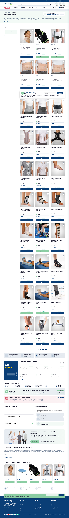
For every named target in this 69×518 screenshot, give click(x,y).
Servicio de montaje (38, 508)
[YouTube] (8, 507)
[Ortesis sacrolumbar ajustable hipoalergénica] (42, 114)
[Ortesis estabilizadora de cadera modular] (42, 331)
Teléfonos (21, 508)
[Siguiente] (64, 462)
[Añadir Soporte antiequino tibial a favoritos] (63, 287)
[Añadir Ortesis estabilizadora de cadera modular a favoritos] (48, 318)
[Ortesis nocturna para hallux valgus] (58, 176)
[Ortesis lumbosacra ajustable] (58, 114)
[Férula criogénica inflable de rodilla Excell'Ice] (42, 44)
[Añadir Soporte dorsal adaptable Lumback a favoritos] (32, 132)
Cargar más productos (42, 349)
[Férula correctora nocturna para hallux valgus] (27, 331)
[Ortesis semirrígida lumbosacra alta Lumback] (27, 114)
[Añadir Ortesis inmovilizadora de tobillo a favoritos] (63, 194)
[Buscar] (50, 4)
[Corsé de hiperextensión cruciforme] (27, 176)
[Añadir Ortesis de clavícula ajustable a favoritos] (63, 132)
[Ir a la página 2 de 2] (23, 379)
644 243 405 (53, 441)
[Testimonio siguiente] (63, 362)
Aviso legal (52, 505)
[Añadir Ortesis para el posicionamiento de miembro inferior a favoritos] (48, 256)
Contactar (62, 13)
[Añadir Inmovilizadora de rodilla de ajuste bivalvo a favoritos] (63, 225)
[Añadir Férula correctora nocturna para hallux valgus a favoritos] (32, 318)
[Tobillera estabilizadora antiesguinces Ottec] (27, 238)
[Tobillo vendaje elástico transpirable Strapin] (42, 238)
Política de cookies (54, 508)
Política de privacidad (54, 507)
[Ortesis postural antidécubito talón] (42, 300)
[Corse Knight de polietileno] (42, 145)
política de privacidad (58, 496)
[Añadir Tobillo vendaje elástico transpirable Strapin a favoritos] (48, 225)
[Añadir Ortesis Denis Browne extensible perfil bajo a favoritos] (63, 318)
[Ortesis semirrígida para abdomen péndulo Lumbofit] (27, 75)
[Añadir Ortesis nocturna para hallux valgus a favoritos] (63, 163)
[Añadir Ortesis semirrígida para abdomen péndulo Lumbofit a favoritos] (32, 61)
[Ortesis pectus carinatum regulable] (58, 44)
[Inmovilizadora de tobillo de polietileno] (42, 207)
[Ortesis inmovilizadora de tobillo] (58, 207)
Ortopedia (8, 12)
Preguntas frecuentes (38, 502)
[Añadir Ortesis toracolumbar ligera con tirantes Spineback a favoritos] (51, 474)
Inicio (5, 12)
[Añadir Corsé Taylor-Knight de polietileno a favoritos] (48, 163)
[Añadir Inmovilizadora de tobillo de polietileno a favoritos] (48, 194)
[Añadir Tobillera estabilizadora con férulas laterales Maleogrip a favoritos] (32, 194)
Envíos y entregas (38, 504)
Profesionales (53, 504)
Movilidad (21, 504)
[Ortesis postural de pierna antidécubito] (27, 269)
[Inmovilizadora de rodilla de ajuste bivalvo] (58, 238)
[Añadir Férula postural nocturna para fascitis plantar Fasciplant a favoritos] (32, 287)
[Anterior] (59, 462)
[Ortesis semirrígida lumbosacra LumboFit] (58, 75)
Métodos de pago (38, 507)
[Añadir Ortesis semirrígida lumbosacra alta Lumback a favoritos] (32, 101)
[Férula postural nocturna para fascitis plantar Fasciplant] (27, 300)
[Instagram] (6, 507)
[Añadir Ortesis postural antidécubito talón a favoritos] (48, 287)
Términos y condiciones (55, 510)
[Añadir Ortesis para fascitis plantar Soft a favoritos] (63, 256)
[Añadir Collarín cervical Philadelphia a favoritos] (32, 30)
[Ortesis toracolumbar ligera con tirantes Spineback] (47, 474)
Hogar (21, 505)
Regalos (21, 510)
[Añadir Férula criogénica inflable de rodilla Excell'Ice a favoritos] (48, 30)
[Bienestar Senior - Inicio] (9, 4)
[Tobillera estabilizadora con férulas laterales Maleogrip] (27, 207)
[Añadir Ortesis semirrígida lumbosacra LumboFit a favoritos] (63, 61)
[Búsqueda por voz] (48, 4)
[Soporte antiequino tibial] (58, 300)
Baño (20, 507)
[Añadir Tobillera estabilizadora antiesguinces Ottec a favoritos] (32, 225)
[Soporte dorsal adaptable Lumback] (27, 145)
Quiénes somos (53, 502)
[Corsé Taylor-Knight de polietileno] (42, 176)
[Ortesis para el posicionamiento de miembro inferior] (42, 269)
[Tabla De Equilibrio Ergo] (22, 474)
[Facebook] (4, 507)
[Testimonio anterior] (60, 362)
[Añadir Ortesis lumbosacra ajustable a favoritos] (63, 101)
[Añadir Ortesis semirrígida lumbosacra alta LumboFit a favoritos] (48, 61)
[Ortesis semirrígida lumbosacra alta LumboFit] (42, 75)
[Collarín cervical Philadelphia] (27, 44)
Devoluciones (37, 505)
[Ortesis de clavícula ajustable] (58, 145)
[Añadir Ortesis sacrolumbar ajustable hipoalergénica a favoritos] (48, 101)
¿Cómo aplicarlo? (60, 397)
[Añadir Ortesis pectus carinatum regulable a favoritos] (63, 30)
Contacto (36, 510)
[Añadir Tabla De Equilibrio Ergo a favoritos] (26, 474)
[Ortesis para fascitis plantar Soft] (58, 269)
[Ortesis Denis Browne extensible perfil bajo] (58, 331)
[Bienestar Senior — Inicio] (11, 501)
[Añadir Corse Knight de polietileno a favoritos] (48, 132)
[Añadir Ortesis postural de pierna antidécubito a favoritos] (32, 256)
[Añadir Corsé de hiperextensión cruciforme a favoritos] (32, 163)
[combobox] (34, 4)
